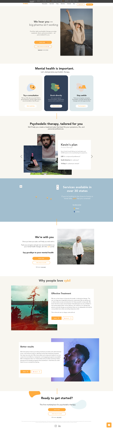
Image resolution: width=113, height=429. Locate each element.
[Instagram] (55, 425)
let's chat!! (43, 267)
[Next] (92, 156)
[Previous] (21, 156)
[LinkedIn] (59, 425)
